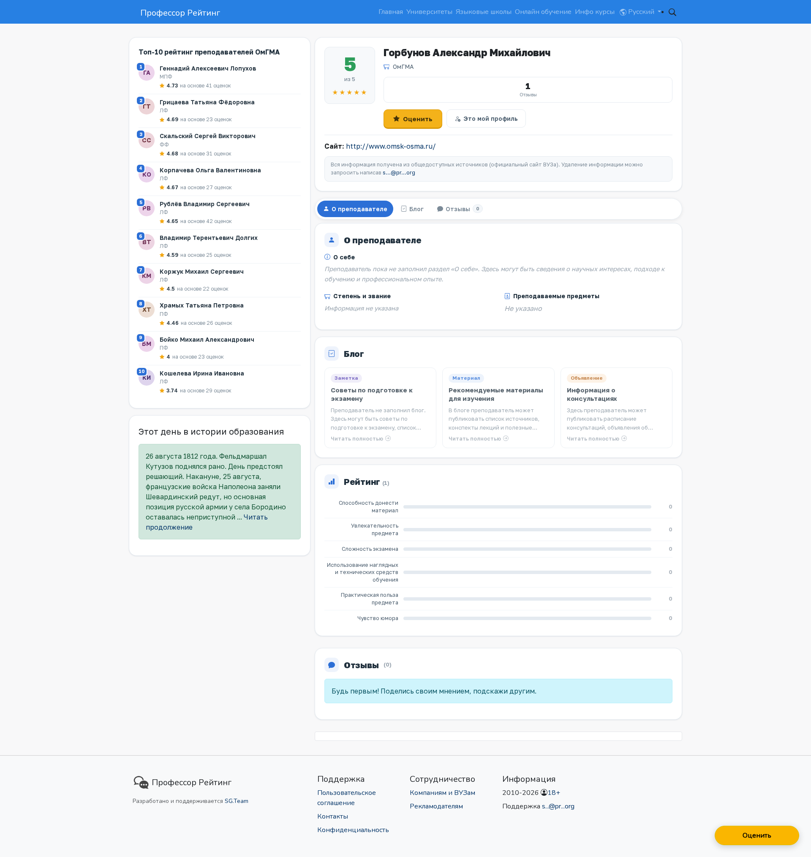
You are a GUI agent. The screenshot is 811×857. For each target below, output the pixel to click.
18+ (553, 792)
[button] (672, 12)
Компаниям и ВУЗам (442, 792)
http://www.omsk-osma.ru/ (391, 146)
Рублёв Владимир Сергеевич (205, 203)
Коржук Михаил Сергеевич (202, 271)
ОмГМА (403, 66)
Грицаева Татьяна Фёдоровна (207, 102)
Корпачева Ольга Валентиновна (210, 170)
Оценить (418, 118)
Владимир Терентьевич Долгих (209, 237)
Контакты (332, 816)
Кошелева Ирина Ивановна (202, 373)
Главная (390, 11)
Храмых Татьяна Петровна (202, 305)
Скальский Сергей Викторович (208, 135)
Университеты (429, 11)
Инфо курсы (595, 11)
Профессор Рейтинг (180, 13)
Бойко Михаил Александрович (207, 339)
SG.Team (236, 801)
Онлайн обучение (543, 11)
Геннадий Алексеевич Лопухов (208, 68)
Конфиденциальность (353, 830)
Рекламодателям (436, 806)
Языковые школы (484, 11)
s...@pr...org (399, 172)
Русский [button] (641, 11)
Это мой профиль (490, 118)
